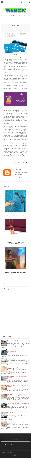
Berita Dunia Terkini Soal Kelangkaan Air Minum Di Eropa (17, 341)
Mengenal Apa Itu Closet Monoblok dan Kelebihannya (17, 377)
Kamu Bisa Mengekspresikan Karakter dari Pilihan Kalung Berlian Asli (17, 395)
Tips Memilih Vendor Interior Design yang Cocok (17, 413)
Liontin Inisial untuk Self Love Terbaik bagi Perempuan (15, 243)
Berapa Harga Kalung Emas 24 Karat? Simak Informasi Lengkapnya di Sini (17, 367)
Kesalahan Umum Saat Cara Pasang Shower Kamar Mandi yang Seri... (15, 214)
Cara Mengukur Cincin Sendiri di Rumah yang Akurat (18, 386)
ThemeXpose (11, 454)
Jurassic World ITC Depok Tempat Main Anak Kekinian (18, 404)
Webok (12, 452)
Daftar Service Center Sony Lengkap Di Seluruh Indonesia (16, 350)
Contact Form (10, 444)
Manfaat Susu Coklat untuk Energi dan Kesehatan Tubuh (16, 422)
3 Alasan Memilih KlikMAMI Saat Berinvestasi (18, 359)
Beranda (4, 444)
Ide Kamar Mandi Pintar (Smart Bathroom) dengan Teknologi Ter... (15, 271)
